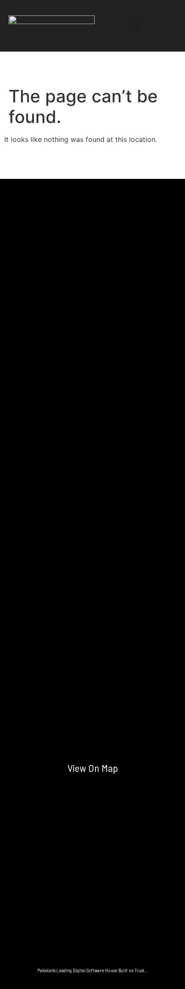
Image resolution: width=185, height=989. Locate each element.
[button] (135, 26)
